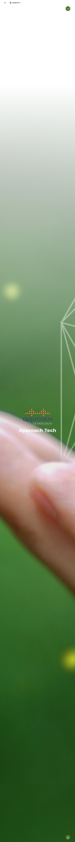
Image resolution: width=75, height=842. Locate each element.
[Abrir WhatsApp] (70, 837)
